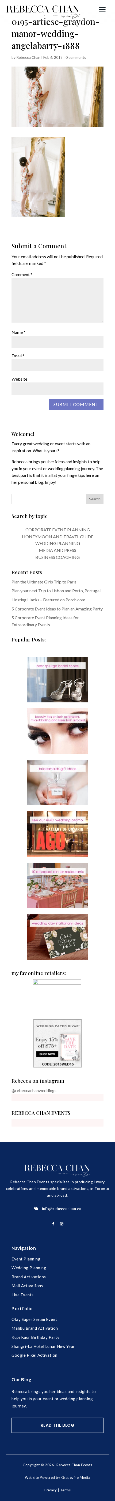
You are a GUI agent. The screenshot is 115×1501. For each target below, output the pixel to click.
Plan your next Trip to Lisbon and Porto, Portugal (56, 590)
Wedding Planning (28, 1267)
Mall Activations (27, 1285)
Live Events (22, 1294)
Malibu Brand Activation (34, 1328)
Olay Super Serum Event (34, 1319)
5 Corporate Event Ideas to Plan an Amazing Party (57, 608)
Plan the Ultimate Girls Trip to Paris (43, 581)
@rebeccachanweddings (33, 1090)
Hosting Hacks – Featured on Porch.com (48, 599)
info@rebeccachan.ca (61, 1208)
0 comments (76, 57)
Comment (21, 274)
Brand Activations (28, 1276)
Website (19, 378)
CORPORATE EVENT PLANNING (57, 529)
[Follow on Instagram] (62, 1224)
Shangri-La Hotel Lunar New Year (43, 1346)
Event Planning (25, 1258)
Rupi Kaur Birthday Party (35, 1337)
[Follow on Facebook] (53, 1224)
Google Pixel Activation (34, 1355)
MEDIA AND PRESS (57, 550)
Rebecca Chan (28, 57)
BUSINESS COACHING (57, 557)
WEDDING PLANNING (57, 543)
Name (18, 332)
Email (17, 355)
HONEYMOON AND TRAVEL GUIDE (57, 536)
